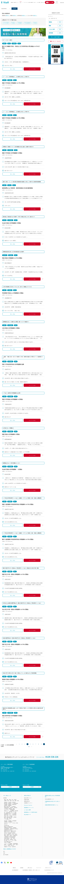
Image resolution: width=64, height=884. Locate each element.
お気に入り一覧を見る (56, 41)
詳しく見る (12, 69)
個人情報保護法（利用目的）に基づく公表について (31, 870)
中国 (13, 800)
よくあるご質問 (38, 2)
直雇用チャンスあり (7, 846)
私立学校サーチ (27, 814)
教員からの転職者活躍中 (8, 826)
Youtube (11, 863)
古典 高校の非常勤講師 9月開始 (11, 328)
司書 (13, 808)
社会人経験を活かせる (8, 841)
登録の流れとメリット (16, 2)
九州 (12, 799)
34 (28, 746)
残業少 (5, 844)
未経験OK (11, 839)
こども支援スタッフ (7, 819)
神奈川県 (4, 255)
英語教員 (5, 802)
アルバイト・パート (7, 822)
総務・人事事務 (13, 817)
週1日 (14, 844)
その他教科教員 (15, 803)
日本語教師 (14, 813)
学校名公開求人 (7, 838)
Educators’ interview (28, 805)
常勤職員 (9, 290)
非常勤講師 (10, 150)
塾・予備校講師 (7, 812)
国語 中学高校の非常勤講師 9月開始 (12, 153)
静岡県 (4, 431)
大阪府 (4, 150)
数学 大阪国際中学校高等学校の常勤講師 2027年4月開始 (17, 539)
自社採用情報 (6, 828)
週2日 (17, 844)
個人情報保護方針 (15, 870)
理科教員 (14, 802)
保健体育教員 (6, 807)
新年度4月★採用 (12, 836)
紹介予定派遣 (6, 839)
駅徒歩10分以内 (7, 830)
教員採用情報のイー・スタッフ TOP (5, 8)
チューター (6, 811)
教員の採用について (27, 797)
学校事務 (5, 804)
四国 (15, 800)
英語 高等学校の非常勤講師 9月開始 (12, 715)
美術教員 (15, 807)
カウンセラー (6, 809)
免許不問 (14, 846)
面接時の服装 (26, 799)
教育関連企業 (6, 825)
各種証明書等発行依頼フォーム (51, 804)
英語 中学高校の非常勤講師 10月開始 (12, 399)
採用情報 (12, 2)
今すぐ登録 (51, 2)
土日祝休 (13, 833)
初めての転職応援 (7, 834)
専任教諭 (14, 43)
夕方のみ (12, 845)
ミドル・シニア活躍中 (8, 843)
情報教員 (9, 804)
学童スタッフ (6, 810)
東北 (9, 43)
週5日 (5, 835)
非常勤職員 (10, 821)
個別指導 (10, 811)
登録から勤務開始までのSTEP (9, 849)
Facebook (2, 863)
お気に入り (34, 2)
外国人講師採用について (49, 799)
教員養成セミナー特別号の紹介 (30, 812)
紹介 (19, 43)
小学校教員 (13, 806)
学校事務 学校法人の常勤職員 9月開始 (12, 293)
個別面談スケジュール (29, 807)
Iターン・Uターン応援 (12, 840)
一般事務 (10, 816)
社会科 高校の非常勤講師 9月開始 (11, 223)
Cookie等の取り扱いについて (49, 870)
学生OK (12, 834)
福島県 (4, 43)
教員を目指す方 (27, 795)
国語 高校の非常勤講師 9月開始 (11, 434)
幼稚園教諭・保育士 (7, 813)
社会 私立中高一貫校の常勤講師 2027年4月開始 (15, 609)
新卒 (15, 839)
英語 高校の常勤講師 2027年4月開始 (12, 258)
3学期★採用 (15, 835)
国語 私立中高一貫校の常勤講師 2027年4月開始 (15, 574)
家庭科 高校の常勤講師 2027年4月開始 (12, 679)
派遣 (15, 150)
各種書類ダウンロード (28, 802)
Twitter (5, 863)
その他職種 (12, 810)
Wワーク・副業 (7, 845)
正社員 (9, 185)
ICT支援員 (6, 808)
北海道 (15, 799)
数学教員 (5, 803)
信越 (10, 800)
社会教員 (9, 802)
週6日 (16, 834)
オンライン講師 (13, 812)
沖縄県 (5, 800)
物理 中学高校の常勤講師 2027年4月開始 (13, 118)
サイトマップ (38, 867)
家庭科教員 (14, 804)
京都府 (4, 325)
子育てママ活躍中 (7, 842)
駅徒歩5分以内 (13, 830)
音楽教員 (11, 807)
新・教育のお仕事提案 (30, 2)
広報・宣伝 (6, 816)
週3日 (11, 835)
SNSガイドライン (48, 867)
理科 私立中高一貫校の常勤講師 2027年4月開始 (15, 644)
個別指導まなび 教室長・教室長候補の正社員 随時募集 (17, 188)
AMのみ (5, 833)
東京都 (4, 80)
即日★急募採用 (12, 837)
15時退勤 (9, 833)
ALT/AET (14, 811)
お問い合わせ (42, 2)
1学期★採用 (6, 836)
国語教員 (9, 803)
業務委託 (14, 827)
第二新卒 (5, 840)
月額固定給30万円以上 (8, 827)
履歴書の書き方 (27, 801)
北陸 (18, 800)
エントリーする (32, 69)
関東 (5, 799)
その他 (13, 822)
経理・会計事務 (7, 817)
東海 (7, 799)
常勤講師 (9, 80)
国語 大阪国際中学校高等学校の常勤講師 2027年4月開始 (17, 504)
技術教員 (5, 805)
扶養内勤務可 (15, 843)
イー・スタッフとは (24, 2)
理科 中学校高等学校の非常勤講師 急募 (13, 364)
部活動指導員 (12, 809)
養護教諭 (9, 805)
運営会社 (14, 867)
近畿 (10, 799)
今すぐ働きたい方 (7, 795)
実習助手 (10, 808)
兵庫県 (4, 676)
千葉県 (4, 396)
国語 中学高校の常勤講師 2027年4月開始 (13, 83)
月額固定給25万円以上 (14, 828)
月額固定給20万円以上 (8, 829)
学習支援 (16, 810)
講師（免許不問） (7, 806)
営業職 (10, 818)
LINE (8, 863)
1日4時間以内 (9, 844)
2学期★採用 (6, 837)
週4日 (8, 835)
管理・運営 (6, 818)
